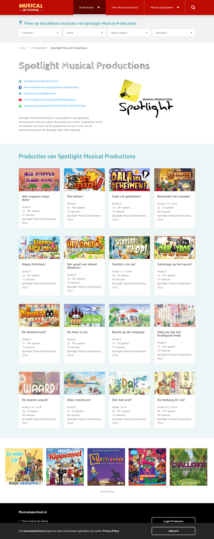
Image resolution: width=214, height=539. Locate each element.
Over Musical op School (125, 7)
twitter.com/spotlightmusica (40, 93)
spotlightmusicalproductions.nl (41, 81)
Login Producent (173, 521)
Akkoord (173, 530)
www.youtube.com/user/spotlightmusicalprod (49, 99)
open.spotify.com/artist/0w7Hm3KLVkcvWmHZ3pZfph (55, 105)
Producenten (86, 7)
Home (22, 48)
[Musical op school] (42, 8)
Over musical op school (35, 521)
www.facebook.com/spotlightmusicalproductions (51, 87)
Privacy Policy (111, 530)
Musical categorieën (161, 7)
